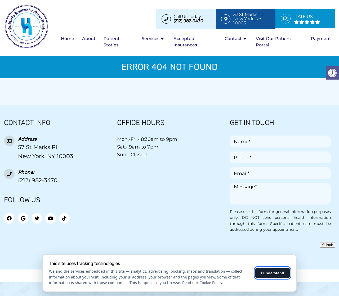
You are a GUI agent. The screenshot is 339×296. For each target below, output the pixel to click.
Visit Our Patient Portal (273, 41)
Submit (327, 245)
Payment (321, 38)
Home (67, 38)
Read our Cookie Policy (202, 282)
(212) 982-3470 (37, 180)
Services (150, 38)
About (89, 38)
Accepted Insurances (185, 41)
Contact (233, 38)
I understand (272, 273)
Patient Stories (112, 41)
